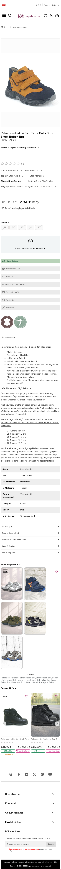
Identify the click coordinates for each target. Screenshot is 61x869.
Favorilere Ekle (26, 697)
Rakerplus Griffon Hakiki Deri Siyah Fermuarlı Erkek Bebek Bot (45, 739)
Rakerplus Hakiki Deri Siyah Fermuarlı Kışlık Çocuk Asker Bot (15, 739)
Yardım (47, 5)
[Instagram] (11, 774)
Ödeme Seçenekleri (10, 533)
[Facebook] (19, 774)
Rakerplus (5, 678)
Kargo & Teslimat (9, 546)
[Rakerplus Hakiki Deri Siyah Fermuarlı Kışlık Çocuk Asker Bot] (15, 714)
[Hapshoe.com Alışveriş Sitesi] (30, 16)
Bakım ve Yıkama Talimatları (14, 540)
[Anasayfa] (4, 27)
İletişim (55, 5)
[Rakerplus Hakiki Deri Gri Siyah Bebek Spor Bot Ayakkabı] (35, 618)
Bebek (35, 682)
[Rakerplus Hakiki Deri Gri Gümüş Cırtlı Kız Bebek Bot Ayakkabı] (11, 652)
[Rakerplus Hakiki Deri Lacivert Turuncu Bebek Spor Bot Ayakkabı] (35, 584)
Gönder (51, 844)
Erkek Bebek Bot (43, 678)
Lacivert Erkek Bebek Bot (28, 680)
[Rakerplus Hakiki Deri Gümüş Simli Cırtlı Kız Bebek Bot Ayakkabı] (11, 584)
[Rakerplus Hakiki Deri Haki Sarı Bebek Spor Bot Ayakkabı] (11, 618)
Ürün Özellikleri (8, 338)
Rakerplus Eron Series (21, 682)
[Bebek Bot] (10, 27)
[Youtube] (26, 774)
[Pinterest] (42, 774)
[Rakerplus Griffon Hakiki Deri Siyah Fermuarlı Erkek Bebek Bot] (45, 714)
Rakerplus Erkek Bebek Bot (23, 678)
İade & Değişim (8, 553)
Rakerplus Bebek (47, 682)
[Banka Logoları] (30, 862)
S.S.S (38, 5)
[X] (34, 774)
